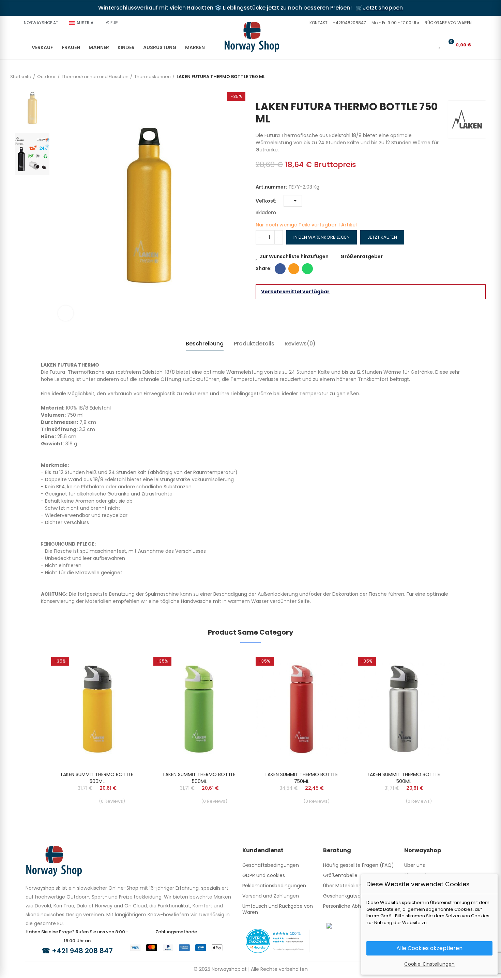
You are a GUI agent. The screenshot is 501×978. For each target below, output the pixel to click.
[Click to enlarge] (65, 313)
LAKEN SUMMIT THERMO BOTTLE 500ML (97, 778)
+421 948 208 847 (82, 950)
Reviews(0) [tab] (300, 343)
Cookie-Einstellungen (429, 964)
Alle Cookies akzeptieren (429, 948)
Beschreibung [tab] (205, 343)
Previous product (470, 90)
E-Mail (293, 268)
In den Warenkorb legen (321, 237)
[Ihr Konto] (430, 44)
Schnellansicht (126, 677)
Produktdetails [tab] (254, 343)
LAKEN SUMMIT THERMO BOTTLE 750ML (301, 778)
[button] (317, 23)
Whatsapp (307, 268)
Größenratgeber (361, 256)
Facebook (280, 268)
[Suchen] (418, 44)
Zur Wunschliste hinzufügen (294, 256)
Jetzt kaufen (382, 237)
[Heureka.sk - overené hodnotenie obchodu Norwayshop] (277, 940)
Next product (480, 90)
